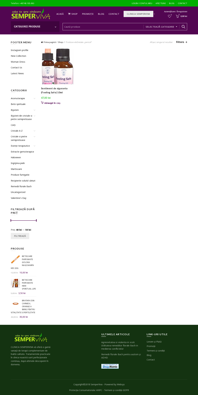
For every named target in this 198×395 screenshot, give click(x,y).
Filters (180, 42)
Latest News (17, 73)
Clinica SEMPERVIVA (138, 13)
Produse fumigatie (20, 174)
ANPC (99, 390)
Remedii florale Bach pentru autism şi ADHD (121, 356)
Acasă (60, 13)
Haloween (16, 157)
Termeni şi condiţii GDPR (116, 390)
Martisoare (16, 169)
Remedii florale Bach (21, 186)
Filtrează (20, 235)
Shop (74, 13)
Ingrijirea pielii (18, 163)
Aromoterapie (18, 98)
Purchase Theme (19, 79)
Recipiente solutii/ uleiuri (23, 180)
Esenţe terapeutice (20, 145)
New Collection (18, 55)
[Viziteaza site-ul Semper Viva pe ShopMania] (110, 365)
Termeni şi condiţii (156, 350)
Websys (121, 384)
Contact (182, 3)
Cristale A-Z (17, 130)
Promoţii (88, 13)
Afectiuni (161, 3)
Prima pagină (50, 42)
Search (183, 26)
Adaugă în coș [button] (52, 103)
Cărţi (13, 125)
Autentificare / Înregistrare (175, 11)
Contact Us (16, 67)
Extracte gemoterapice (22, 151)
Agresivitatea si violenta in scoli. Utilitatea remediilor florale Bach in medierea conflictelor (119, 345)
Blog (171, 3)
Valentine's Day (18, 197)
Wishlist (171, 15)
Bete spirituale (18, 104)
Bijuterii (15, 109)
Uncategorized (18, 192)
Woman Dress (18, 61)
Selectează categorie (160, 26)
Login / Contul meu (142, 3)
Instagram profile (19, 50)
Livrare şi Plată (154, 341)
